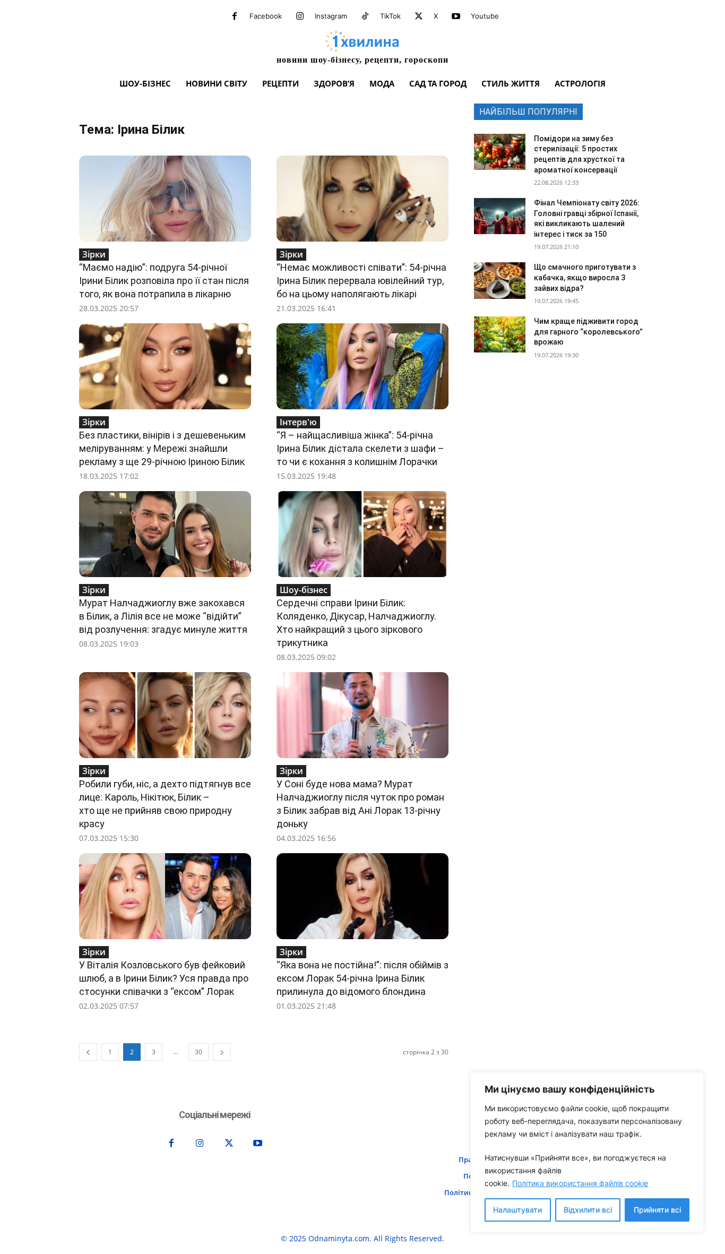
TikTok (390, 16)
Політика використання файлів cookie (580, 1183)
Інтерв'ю (298, 422)
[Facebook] (234, 16)
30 (198, 1052)
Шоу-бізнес (303, 590)
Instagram (331, 16)
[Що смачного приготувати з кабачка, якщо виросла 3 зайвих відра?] (499, 280)
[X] (418, 16)
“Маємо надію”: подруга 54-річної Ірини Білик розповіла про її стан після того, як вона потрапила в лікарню (164, 280)
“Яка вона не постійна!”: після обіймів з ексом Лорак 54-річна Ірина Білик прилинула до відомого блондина (362, 978)
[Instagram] (299, 16)
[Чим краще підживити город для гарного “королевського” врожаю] (499, 334)
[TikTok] (365, 16)
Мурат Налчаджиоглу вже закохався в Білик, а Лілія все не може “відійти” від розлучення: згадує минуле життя (163, 616)
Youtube (485, 16)
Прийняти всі (657, 1209)
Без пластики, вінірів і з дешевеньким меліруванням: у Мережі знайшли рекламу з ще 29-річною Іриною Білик (162, 448)
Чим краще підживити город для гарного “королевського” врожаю (588, 331)
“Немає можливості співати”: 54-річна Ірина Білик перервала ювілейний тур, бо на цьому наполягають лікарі (361, 280)
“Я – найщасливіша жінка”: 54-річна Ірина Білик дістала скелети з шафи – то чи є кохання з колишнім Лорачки (360, 448)
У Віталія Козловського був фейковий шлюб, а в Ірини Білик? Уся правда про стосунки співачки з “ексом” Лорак (163, 978)
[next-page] (222, 1052)
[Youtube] (455, 16)
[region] (587, 1152)
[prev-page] (88, 1052)
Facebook (265, 16)
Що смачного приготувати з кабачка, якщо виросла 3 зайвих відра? (585, 277)
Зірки (94, 254)
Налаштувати (517, 1209)
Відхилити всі (588, 1209)
